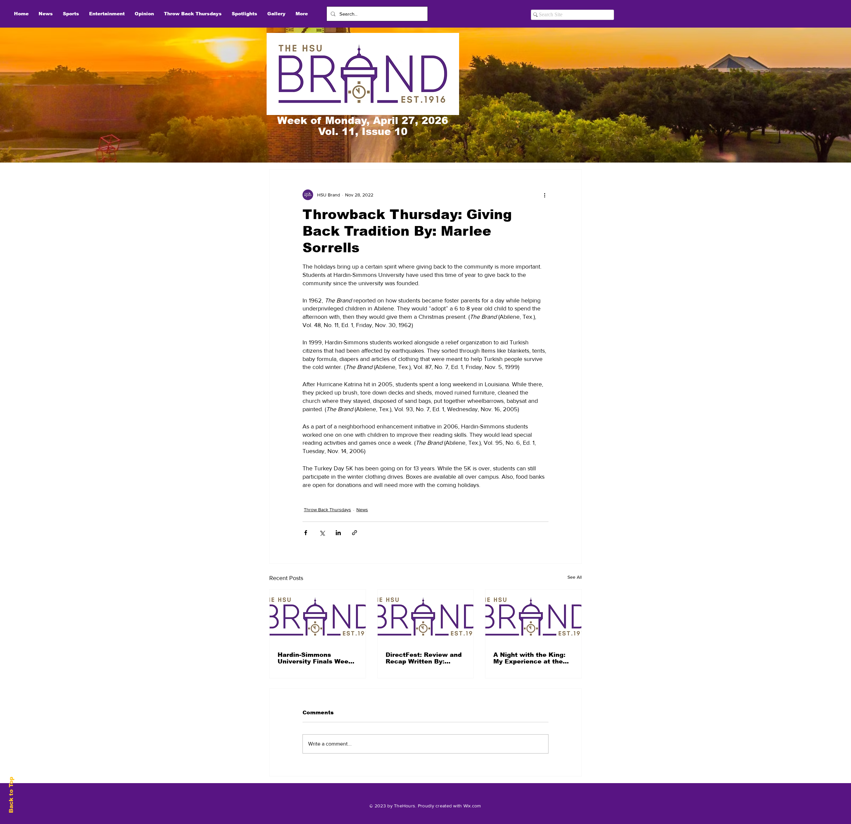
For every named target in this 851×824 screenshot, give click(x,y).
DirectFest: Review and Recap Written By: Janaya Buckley (424, 658)
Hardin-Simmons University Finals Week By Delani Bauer (315, 658)
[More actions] (544, 195)
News (362, 509)
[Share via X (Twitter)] (322, 533)
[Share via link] (354, 533)
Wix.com (472, 805)
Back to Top (11, 795)
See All (574, 577)
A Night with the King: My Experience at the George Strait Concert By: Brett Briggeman (529, 658)
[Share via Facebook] (306, 533)
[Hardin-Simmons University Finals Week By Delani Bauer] (318, 617)
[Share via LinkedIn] (338, 533)
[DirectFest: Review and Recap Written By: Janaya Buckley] (426, 617)
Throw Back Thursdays (327, 509)
